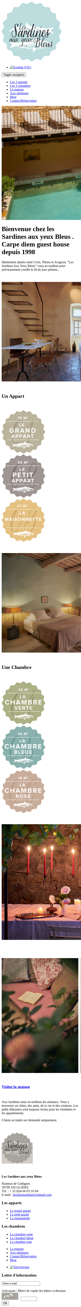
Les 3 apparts (18, 82)
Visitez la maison (16, 1087)
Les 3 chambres (20, 85)
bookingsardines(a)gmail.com (32, 1195)
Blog (13, 97)
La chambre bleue (21, 1238)
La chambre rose (21, 1242)
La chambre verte (21, 1234)
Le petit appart (19, 1214)
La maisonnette (20, 1218)
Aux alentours (19, 93)
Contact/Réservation (23, 100)
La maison (17, 89)
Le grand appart (20, 1210)
